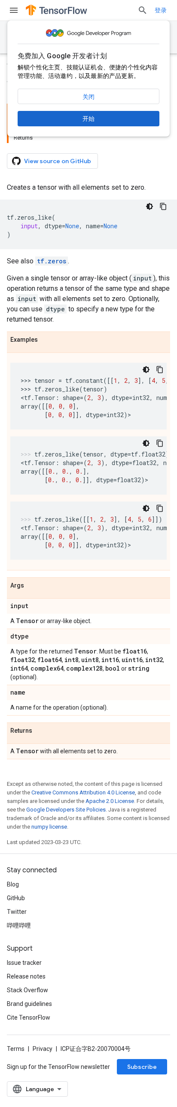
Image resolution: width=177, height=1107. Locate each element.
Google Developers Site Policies (66, 809)
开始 (88, 118)
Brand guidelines (29, 1003)
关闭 (88, 97)
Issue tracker (24, 962)
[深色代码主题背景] (149, 206)
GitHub (16, 898)
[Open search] (142, 10)
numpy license (49, 827)
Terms (15, 1048)
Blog (13, 884)
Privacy (42, 1048)
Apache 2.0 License (109, 801)
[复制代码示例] (163, 206)
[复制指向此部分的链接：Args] (32, 586)
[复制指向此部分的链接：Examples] (46, 340)
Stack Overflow (27, 990)
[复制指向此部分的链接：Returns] (40, 731)
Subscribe (142, 1067)
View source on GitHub (57, 161)
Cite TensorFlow (28, 1017)
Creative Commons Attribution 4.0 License (83, 792)
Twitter (17, 911)
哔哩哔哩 (19, 925)
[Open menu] (13, 10)
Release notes (26, 976)
